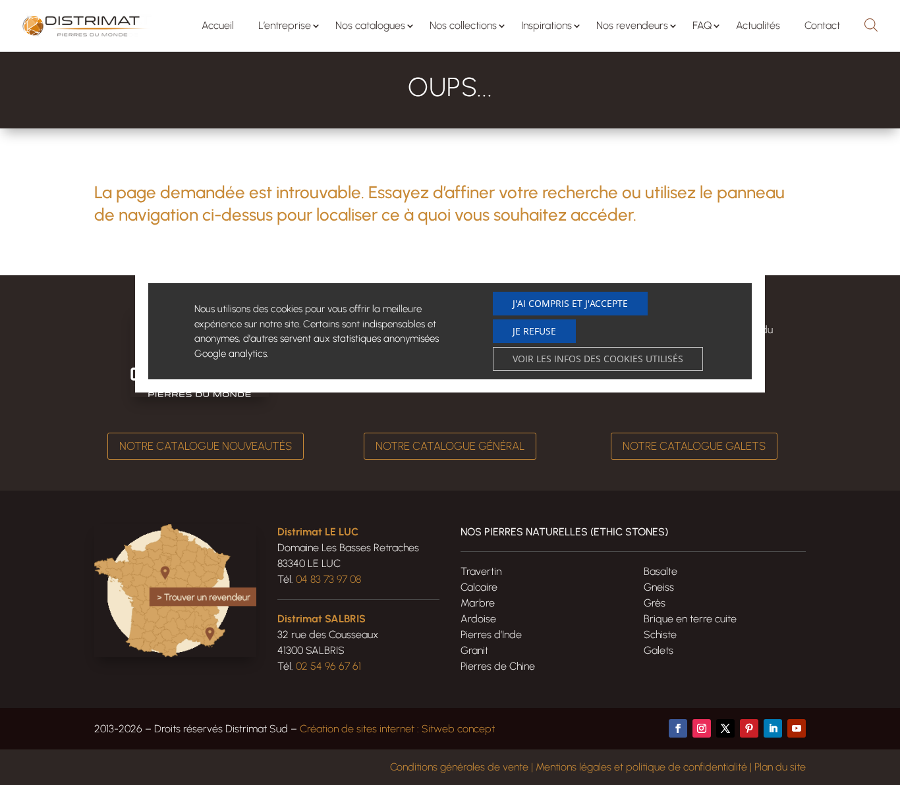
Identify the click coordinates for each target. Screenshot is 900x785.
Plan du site (780, 767)
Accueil (218, 25)
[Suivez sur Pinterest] (749, 728)
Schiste (660, 634)
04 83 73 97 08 (328, 579)
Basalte (660, 571)
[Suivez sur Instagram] (701, 728)
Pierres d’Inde (491, 634)
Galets (658, 650)
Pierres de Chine (498, 666)
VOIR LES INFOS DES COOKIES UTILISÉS (598, 358)
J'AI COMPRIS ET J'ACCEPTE (570, 303)
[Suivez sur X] (725, 728)
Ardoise (478, 618)
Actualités (758, 25)
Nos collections (463, 25)
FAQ (702, 25)
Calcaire (479, 587)
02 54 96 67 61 (328, 666)
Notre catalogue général (450, 445)
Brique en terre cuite (690, 618)
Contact (822, 25)
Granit (474, 650)
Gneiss (659, 587)
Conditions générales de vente (459, 767)
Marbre (478, 603)
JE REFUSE (534, 331)
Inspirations (546, 25)
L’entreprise (284, 25)
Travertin (481, 571)
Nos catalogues (370, 25)
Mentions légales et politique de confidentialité (641, 767)
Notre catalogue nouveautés (205, 445)
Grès (654, 603)
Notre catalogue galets (694, 445)
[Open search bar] (871, 23)
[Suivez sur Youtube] (796, 728)
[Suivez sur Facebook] (678, 728)
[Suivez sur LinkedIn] (773, 728)
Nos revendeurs (632, 25)
